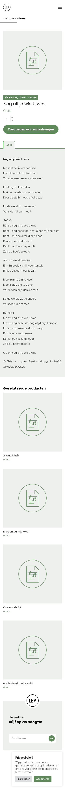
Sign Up (53, 738)
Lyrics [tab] (9, 145)
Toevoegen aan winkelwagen (31, 129)
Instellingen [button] (24, 779)
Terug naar (14, 18)
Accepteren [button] (42, 779)
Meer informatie (24, 772)
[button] (60, 7)
